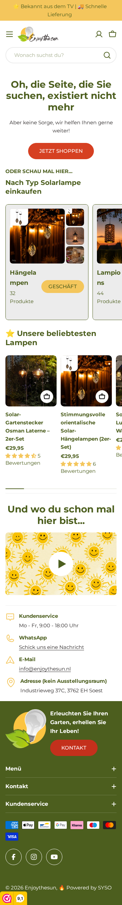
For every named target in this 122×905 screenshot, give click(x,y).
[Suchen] (107, 55)
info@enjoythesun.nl (45, 669)
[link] (75, 217)
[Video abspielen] (61, 563)
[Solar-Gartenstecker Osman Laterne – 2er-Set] (31, 380)
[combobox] (61, 55)
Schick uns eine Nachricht (51, 647)
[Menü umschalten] (9, 34)
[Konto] (99, 34)
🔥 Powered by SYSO (85, 887)
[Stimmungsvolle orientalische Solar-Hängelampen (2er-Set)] (86, 380)
